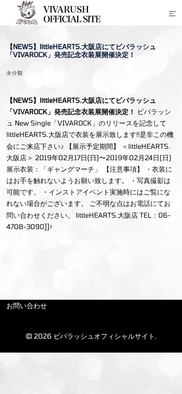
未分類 (14, 73)
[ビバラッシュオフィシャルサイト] (55, 12)
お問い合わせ (26, 305)
